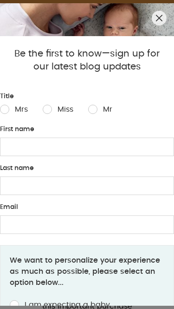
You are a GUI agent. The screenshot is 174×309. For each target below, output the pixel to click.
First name (17, 129)
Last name (17, 168)
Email (9, 207)
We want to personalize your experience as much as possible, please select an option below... (85, 271)
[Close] (159, 18)
